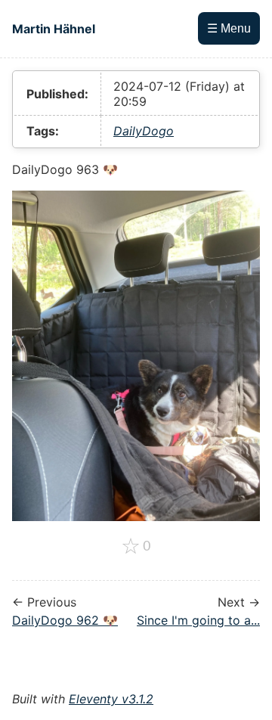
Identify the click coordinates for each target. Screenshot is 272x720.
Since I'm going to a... (198, 620)
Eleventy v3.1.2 (111, 698)
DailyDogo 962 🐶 (65, 620)
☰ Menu (229, 28)
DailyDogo (143, 130)
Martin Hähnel (53, 28)
